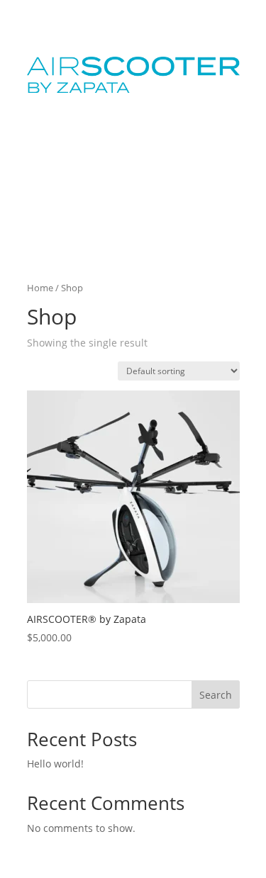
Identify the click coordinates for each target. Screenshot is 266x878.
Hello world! (55, 763)
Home (40, 287)
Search (215, 695)
